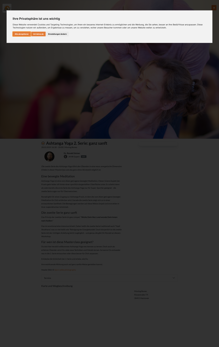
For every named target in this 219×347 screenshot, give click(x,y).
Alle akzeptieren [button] (22, 34)
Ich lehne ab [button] (38, 34)
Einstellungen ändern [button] (57, 34)
